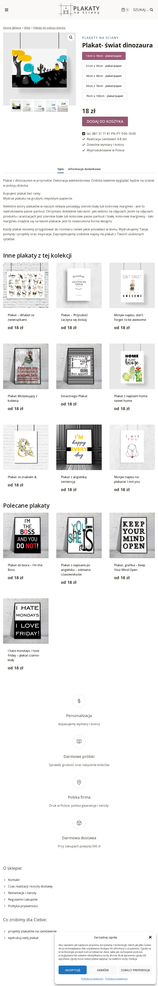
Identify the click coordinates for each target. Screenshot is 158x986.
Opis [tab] (60, 169)
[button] (150, 937)
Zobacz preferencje (135, 970)
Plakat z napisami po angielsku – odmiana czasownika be (76, 569)
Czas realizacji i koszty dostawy (30, 886)
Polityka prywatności (92, 978)
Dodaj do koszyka (105, 121)
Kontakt (14, 880)
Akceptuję (72, 970)
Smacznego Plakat (74, 396)
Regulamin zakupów (22, 899)
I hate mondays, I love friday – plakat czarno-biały (24, 655)
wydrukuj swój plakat (23, 938)
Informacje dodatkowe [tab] (84, 169)
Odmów (103, 970)
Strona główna (12, 27)
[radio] (104, 56)
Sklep (27, 27)
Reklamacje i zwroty (22, 893)
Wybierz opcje (71, 416)
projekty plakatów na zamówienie (32, 931)
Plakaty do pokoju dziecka (49, 27)
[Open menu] (6, 10)
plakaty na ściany (100, 38)
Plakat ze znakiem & (22, 477)
